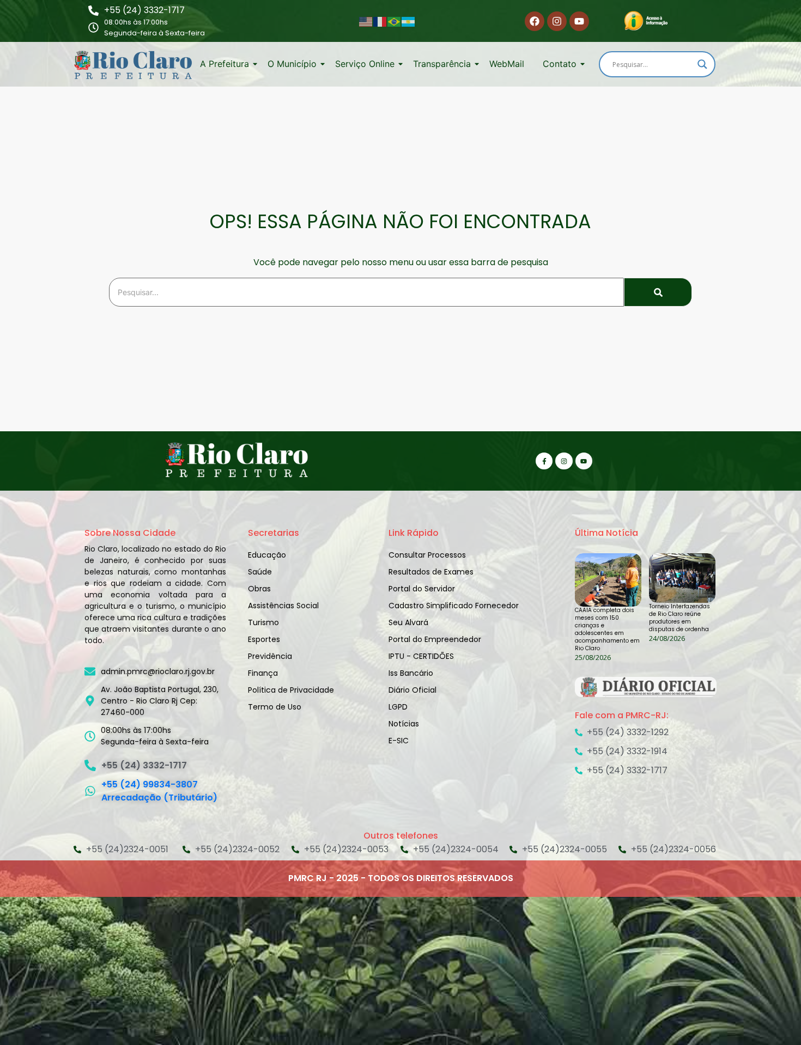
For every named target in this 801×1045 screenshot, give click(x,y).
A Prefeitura (224, 63)
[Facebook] (534, 21)
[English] (366, 21)
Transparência (442, 63)
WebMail (506, 63)
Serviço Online (365, 63)
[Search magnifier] (702, 64)
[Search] (658, 292)
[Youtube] (579, 21)
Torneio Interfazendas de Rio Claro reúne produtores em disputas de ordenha (679, 618)
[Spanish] (409, 21)
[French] (380, 21)
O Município (292, 63)
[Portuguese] (394, 21)
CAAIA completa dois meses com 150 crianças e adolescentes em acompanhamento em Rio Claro (607, 629)
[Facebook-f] (544, 461)
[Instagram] (557, 21)
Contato (560, 63)
